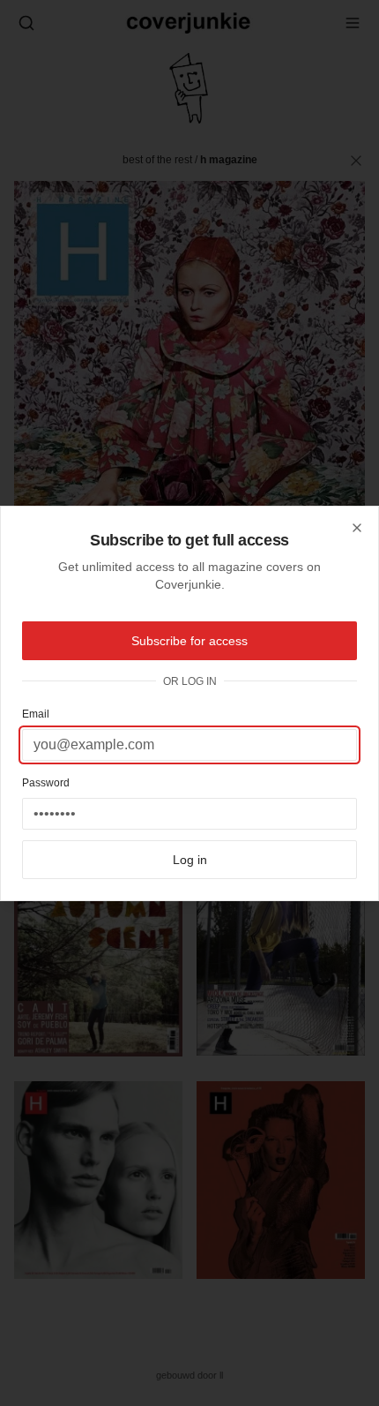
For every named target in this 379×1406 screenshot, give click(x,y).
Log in (190, 860)
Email (35, 714)
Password (46, 783)
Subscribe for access (189, 641)
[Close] (357, 528)
